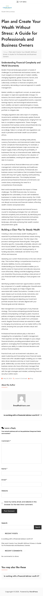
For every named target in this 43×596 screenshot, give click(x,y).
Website (5, 491)
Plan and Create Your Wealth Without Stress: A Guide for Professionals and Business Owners (21, 544)
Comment (6, 441)
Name (4, 469)
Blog (31, 378)
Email (4, 480)
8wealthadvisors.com (21, 405)
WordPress (33, 592)
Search (4, 523)
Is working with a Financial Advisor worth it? (22, 415)
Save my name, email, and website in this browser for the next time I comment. (20, 503)
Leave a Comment (21, 378)
